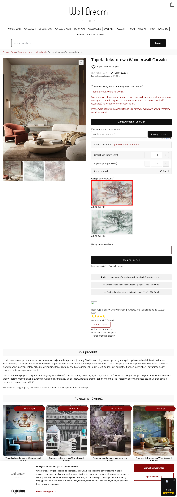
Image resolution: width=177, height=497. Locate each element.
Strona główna (9, 52)
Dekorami (79, 29)
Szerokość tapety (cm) (106, 155)
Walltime (163, 29)
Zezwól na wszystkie (154, 468)
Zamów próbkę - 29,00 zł (131, 121)
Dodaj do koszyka (131, 260)
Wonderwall (14, 29)
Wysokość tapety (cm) (105, 163)
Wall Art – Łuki (95, 34)
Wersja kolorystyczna (102, 178)
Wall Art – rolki (126, 29)
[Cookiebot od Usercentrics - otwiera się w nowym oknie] (18, 492)
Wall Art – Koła (146, 29)
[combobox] (79, 43)
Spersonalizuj (152, 476)
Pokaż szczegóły (44, 491)
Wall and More (63, 29)
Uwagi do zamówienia (102, 244)
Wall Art (109, 29)
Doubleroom (45, 29)
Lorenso (79, 34)
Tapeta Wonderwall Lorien (125, 144)
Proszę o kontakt (160, 134)
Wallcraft (30, 29)
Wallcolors (94, 29)
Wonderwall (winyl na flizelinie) (32, 52)
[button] (81, 62)
